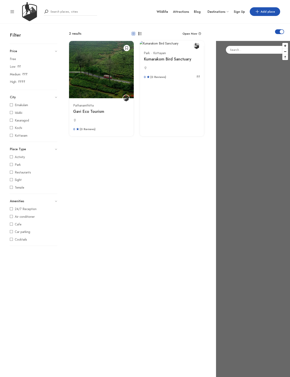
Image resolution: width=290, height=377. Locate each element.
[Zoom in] (285, 46)
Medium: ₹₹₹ (19, 74)
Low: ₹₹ (15, 67)
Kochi (18, 128)
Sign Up (239, 11)
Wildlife (162, 11)
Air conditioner (25, 217)
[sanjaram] (126, 98)
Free (13, 59)
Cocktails (21, 239)
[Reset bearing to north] (285, 57)
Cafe (18, 224)
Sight (18, 180)
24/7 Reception (25, 209)
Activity (20, 157)
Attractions (181, 11)
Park (18, 165)
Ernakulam (21, 105)
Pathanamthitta (83, 105)
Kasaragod (22, 120)
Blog (197, 11)
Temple (19, 187)
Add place (268, 11)
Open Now (189, 33)
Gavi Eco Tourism (88, 111)
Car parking (22, 232)
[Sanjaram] (29, 11)
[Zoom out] (285, 51)
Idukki (18, 113)
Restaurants (23, 172)
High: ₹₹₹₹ (17, 82)
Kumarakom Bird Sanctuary (167, 59)
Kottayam (21, 135)
